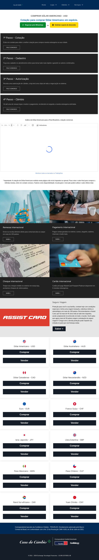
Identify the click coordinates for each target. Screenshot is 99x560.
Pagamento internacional (63, 227)
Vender (24, 360)
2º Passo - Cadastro (14, 58)
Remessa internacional (13, 227)
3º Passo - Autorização (16, 78)
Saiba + (8, 239)
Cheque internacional (13, 281)
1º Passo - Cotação (13, 37)
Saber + (59, 328)
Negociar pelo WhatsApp (34, 25)
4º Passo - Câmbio (13, 99)
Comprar (24, 352)
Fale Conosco (11, 47)
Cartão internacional (61, 281)
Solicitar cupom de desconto (65, 25)
